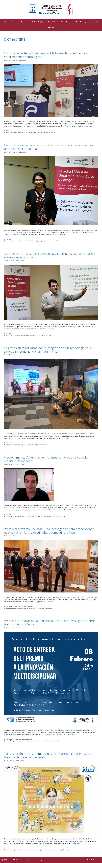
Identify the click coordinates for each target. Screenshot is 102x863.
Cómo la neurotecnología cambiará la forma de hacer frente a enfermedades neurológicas (46, 55)
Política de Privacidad (92, 860)
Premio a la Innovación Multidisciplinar (22, 606)
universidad (47, 335)
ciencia (40, 132)
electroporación (18, 608)
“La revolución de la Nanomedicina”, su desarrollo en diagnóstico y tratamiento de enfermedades (48, 755)
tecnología (62, 516)
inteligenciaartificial (33, 445)
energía (40, 241)
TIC (50, 741)
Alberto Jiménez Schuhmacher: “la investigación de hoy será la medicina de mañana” (45, 459)
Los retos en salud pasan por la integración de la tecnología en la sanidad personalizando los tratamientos (48, 349)
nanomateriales (54, 241)
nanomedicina (48, 850)
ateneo (8, 335)
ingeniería (45, 132)
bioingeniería (15, 132)
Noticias (14, 22)
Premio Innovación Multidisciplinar (32, 22)
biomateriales (10, 241)
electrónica (17, 741)
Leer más (88, 126)
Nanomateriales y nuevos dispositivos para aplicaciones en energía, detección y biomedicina (49, 147)
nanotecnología (58, 850)
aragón (8, 132)
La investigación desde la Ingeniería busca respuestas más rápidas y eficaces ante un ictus (49, 255)
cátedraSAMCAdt (32, 132)
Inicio (6, 22)
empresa (23, 741)
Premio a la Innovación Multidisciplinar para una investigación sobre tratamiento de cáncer (49, 622)
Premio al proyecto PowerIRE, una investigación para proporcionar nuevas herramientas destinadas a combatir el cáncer (49, 530)
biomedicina (23, 132)
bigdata (10, 445)
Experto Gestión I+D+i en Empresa (60, 22)
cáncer (24, 516)
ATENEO (51, 28)
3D (7, 445)
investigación (43, 445)
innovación (52, 132)
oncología (55, 516)
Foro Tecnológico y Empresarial (87, 22)
